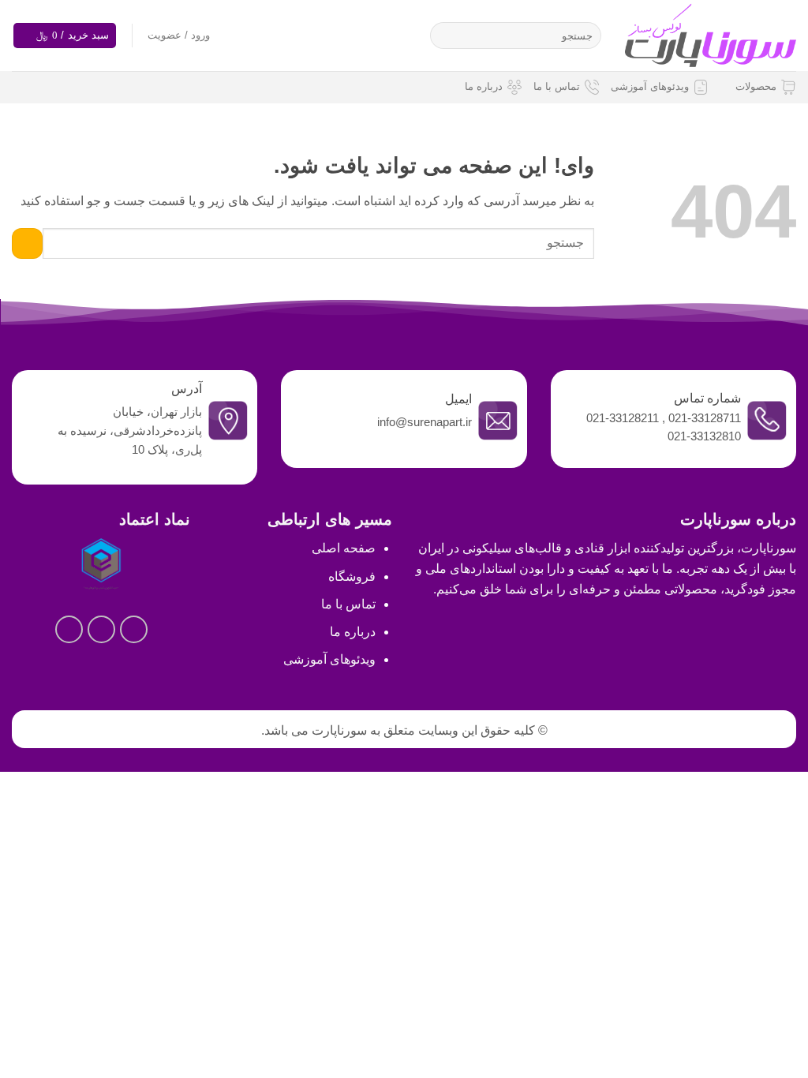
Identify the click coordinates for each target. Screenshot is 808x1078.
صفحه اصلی (344, 548)
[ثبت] (445, 35)
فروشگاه (352, 576)
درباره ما (484, 86)
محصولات (755, 86)
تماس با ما (556, 86)
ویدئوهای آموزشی (650, 86)
